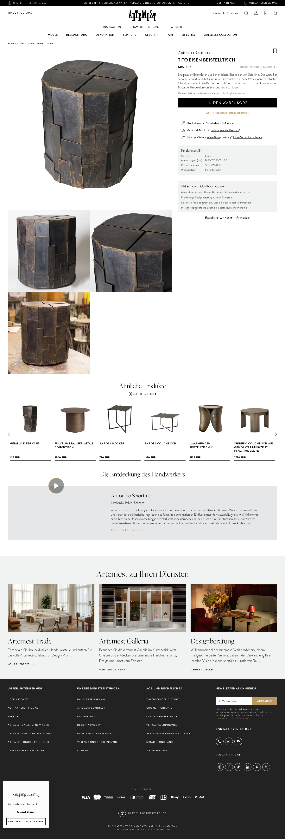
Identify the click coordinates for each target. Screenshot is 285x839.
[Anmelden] (256, 13)
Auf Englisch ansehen (234, 93)
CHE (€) (18, 3)
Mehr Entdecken (125, 530)
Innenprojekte (87, 716)
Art (170, 35)
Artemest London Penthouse (29, 742)
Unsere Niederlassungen (26, 750)
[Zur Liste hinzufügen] (275, 50)
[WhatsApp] (229, 741)
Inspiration (112, 27)
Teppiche (129, 35)
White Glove (213, 137)
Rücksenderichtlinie (236, 208)
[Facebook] (229, 767)
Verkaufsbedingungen (163, 725)
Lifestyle (188, 35)
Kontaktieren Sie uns (263, 3)
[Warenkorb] (275, 13)
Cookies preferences (161, 716)
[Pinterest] (257, 767)
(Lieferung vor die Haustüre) (225, 130)
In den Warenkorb (228, 102)
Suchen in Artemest (225, 13)
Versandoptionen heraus (237, 192)
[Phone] (219, 741)
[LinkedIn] (247, 767)
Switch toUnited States (26, 821)
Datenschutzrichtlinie (162, 699)
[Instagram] (219, 767)
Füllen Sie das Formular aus (247, 137)
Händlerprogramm (91, 699)
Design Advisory (89, 725)
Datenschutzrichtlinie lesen (232, 718)
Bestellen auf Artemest (94, 733)
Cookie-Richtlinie (159, 708)
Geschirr (152, 35)
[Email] (238, 741)
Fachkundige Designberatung (196, 197)
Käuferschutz (244, 202)
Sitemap (82, 750)
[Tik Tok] (238, 767)
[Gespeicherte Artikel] (265, 13)
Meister (176, 27)
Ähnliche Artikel (143, 394)
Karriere (14, 716)
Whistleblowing (158, 750)
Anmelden (264, 701)
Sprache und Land (159, 742)
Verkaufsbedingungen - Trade (168, 733)
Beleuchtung (76, 35)
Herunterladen (213, 170)
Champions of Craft (146, 27)
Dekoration (105, 35)
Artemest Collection (220, 35)
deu (38, 3)
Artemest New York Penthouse (30, 733)
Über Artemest (226, 3)
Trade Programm (20, 12)
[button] (276, 434)
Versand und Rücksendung (97, 742)
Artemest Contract (91, 708)
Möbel (53, 35)
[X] (266, 767)
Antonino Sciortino (194, 52)
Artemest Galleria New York (28, 725)
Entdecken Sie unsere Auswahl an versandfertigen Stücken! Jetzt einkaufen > (136, 3)
